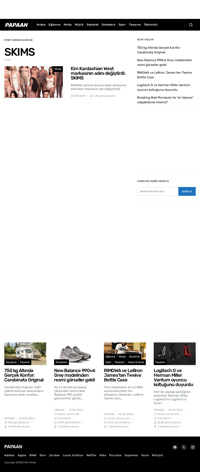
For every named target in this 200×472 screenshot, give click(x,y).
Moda (68, 24)
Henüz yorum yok (68, 414)
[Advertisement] (100, 9)
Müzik (79, 24)
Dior (43, 455)
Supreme (131, 455)
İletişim (157, 455)
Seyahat (93, 24)
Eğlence (55, 24)
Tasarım (135, 24)
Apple (22, 455)
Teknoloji (151, 24)
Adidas (9, 455)
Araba (41, 24)
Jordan (54, 455)
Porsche (115, 455)
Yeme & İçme (136, 362)
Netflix (92, 455)
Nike (103, 455)
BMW (33, 455)
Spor (122, 24)
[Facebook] (175, 447)
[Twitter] (184, 447)
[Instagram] (193, 447)
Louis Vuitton (73, 455)
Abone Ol (187, 191)
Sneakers (108, 24)
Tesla (145, 455)
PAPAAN (9, 418)
